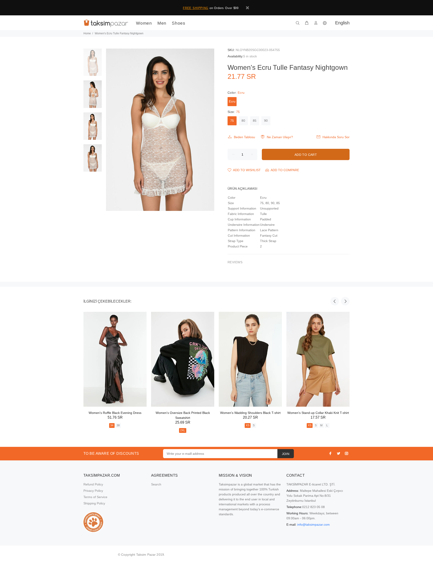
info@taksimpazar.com (313, 524)
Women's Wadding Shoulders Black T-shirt (250, 413)
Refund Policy (93, 484)
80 (243, 120)
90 (266, 120)
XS (247, 425)
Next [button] (345, 301)
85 (254, 120)
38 (118, 425)
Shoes (178, 23)
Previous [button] (334, 301)
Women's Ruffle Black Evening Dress (115, 413)
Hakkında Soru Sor (336, 137)
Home (87, 33)
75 (232, 120)
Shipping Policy (94, 503)
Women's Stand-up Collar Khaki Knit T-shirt (318, 413)
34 (111, 425)
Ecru (232, 101)
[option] (92, 64)
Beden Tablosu (244, 137)
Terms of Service (95, 497)
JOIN (286, 454)
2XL (182, 430)
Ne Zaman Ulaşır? (280, 137)
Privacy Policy (93, 490)
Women (144, 23)
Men (161, 23)
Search (156, 484)
